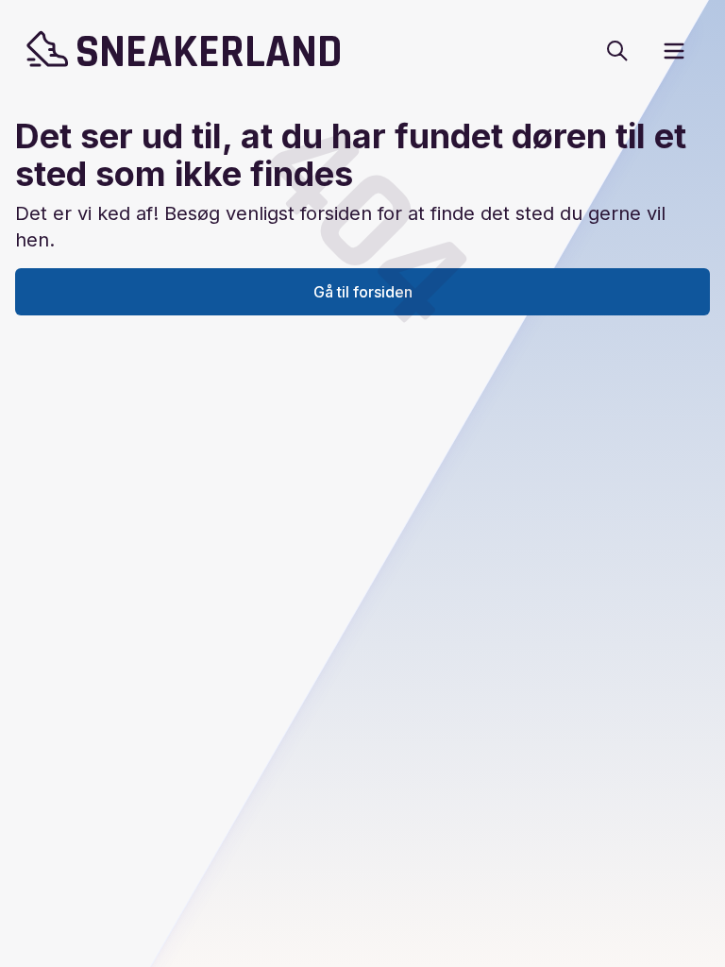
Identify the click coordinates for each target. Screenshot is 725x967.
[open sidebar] (674, 51)
